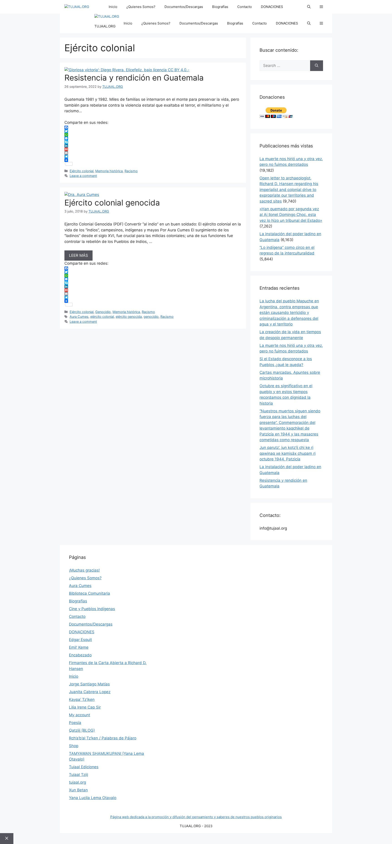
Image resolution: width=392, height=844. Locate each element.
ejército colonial (102, 316)
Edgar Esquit (80, 639)
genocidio (151, 316)
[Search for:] (285, 65)
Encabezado (80, 655)
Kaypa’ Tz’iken (82, 699)
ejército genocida (129, 316)
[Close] (6, 838)
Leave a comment (83, 176)
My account (79, 715)
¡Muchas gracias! (84, 570)
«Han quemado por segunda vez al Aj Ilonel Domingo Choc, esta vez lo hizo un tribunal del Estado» (291, 215)
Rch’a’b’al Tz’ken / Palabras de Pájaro (102, 738)
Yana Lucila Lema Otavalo (92, 797)
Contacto (244, 7)
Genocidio (103, 312)
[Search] (316, 65)
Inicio (113, 7)
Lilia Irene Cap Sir (85, 707)
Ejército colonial (81, 171)
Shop (73, 746)
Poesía (75, 722)
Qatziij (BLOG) (82, 730)
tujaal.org (77, 782)
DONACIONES (272, 7)
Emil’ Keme (78, 647)
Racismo (131, 171)
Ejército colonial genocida (112, 202)
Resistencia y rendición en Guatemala (134, 77)
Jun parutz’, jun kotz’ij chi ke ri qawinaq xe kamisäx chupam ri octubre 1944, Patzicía (288, 453)
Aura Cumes (79, 316)
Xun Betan (78, 790)
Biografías (220, 7)
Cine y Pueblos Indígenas (92, 609)
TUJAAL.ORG (104, 26)
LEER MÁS (78, 255)
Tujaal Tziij (78, 774)
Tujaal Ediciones (83, 767)
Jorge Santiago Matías (89, 684)
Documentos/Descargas (183, 7)
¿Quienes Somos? (140, 7)
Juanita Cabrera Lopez (89, 692)
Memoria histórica (109, 171)
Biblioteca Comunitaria (89, 593)
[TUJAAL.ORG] (76, 7)
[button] (309, 7)
